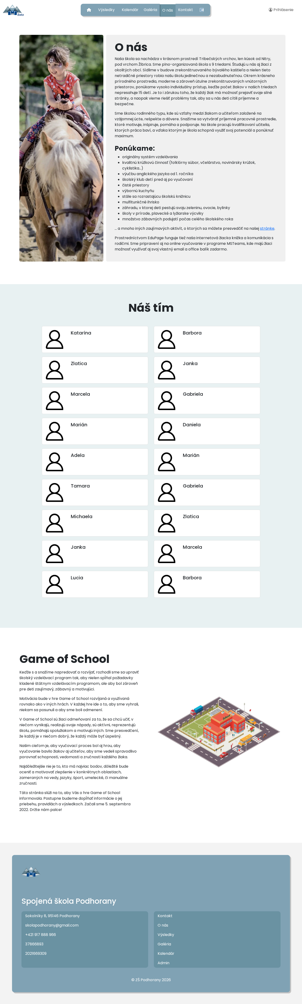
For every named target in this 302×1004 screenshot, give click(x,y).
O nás (167, 10)
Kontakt (185, 9)
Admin (163, 963)
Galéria (150, 9)
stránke (267, 228)
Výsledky (106, 9)
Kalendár (130, 9)
